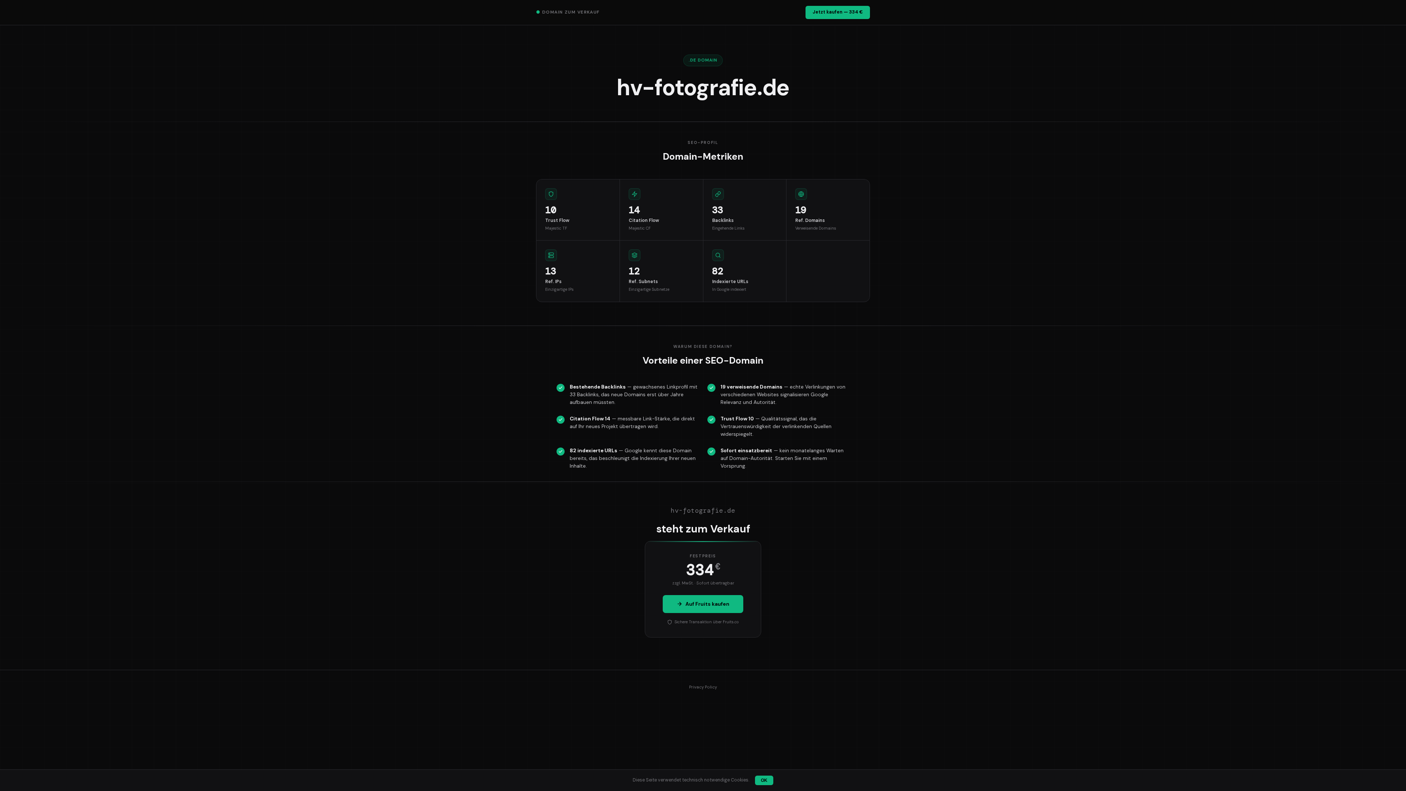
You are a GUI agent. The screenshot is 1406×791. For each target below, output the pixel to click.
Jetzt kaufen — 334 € (837, 12)
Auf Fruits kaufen (707, 604)
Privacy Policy (703, 687)
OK (764, 780)
